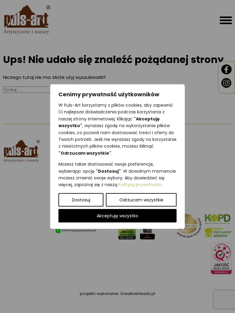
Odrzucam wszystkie (141, 200)
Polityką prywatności (140, 185)
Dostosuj (81, 200)
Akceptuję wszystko (117, 215)
